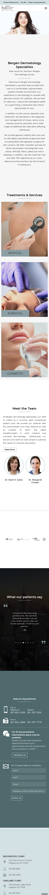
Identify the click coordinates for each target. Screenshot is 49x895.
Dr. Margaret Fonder (13, 481)
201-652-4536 (14, 869)
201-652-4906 (14, 875)
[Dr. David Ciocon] (35, 458)
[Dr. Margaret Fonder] (14, 458)
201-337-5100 (14, 893)
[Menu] (46, 8)
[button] (15, 642)
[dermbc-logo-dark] (8, 8)
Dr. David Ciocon (35, 480)
